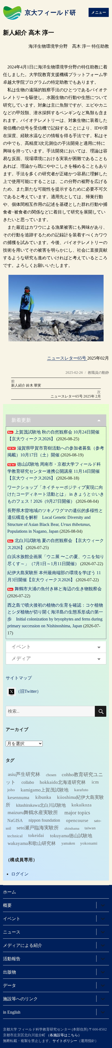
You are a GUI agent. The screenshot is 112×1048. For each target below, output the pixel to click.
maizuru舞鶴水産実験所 (33, 812)
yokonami (88, 843)
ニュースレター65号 (67, 358)
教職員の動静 (98, 373)
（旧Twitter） (28, 691)
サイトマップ (19, 678)
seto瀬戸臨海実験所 (38, 827)
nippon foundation (44, 820)
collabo (27, 782)
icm (95, 782)
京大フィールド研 (50, 12)
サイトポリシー (64, 1041)
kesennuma (18, 797)
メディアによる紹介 (22, 945)
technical (15, 835)
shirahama (71, 828)
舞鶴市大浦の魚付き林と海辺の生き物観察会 (58, 588)
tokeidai (36, 835)
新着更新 (21, 420)
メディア (21, 658)
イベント (21, 646)
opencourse (77, 820)
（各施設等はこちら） (64, 1035)
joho (11, 790)
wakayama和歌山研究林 (32, 843)
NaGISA (15, 820)
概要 (7, 905)
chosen (51, 775)
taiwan (90, 828)
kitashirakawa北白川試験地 (41, 805)
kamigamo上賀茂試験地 (45, 789)
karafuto (81, 790)
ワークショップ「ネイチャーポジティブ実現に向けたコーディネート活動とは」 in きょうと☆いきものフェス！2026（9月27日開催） (55, 494)
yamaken (68, 843)
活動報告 (11, 958)
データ (9, 985)
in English (11, 1012)
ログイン (20, 874)
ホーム (9, 892)
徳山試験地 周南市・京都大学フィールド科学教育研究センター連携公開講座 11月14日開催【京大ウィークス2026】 (54, 471)
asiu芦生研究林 (24, 774)
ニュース (11, 932)
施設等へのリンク (20, 998)
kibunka (43, 797)
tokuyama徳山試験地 (71, 835)
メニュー (98, 12)
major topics (77, 812)
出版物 (9, 972)
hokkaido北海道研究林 (63, 782)
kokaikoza (81, 805)
